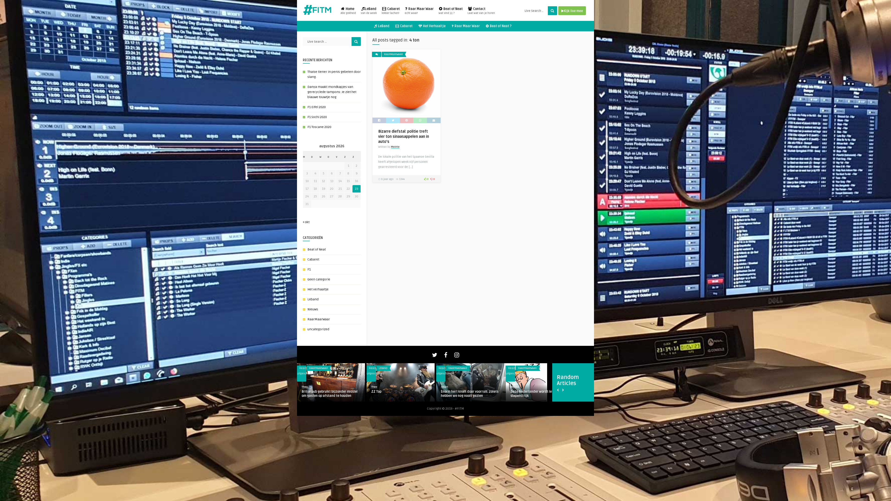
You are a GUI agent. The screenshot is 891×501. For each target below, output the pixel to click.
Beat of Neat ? (500, 26)
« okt (306, 222)
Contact (481, 11)
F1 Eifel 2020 (316, 107)
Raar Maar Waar (419, 11)
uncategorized (318, 329)
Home (348, 11)
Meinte (395, 146)
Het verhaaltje (318, 289)
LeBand (369, 11)
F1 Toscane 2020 (319, 127)
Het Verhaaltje (434, 26)
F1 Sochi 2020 (317, 117)
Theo (332, 387)
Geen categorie (318, 279)
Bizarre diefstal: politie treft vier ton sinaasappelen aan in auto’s (403, 136)
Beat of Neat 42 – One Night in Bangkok (358, 392)
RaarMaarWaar (318, 319)
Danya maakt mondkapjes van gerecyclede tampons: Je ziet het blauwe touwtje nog (331, 92)
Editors (473, 392)
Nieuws (312, 309)
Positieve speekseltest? (416, 392)
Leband (313, 299)
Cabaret (391, 11)
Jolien (402, 387)
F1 (309, 269)
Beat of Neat (451, 11)
